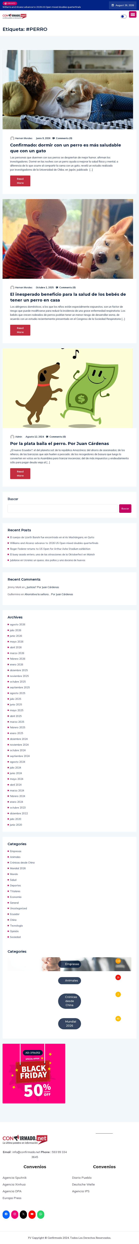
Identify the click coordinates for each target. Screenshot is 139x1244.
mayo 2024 (16, 779)
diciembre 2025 (19, 670)
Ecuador (14, 914)
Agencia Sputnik (15, 1178)
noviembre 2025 (19, 676)
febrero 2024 (17, 796)
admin (18, 436)
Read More (20, 180)
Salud (13, 879)
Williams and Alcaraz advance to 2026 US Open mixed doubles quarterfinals (54, 543)
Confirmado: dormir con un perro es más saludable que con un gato (65, 148)
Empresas (15, 851)
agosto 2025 (17, 693)
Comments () (63, 138)
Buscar (13, 499)
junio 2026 (16, 635)
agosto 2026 (17, 624)
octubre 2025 (18, 681)
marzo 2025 (17, 721)
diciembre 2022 (19, 813)
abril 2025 (16, 716)
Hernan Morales (23, 138)
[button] (132, 14)
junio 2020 (16, 824)
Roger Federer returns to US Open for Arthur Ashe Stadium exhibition (50, 548)
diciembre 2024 (19, 739)
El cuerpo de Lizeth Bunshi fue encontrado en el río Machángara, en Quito (52, 537)
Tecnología (16, 925)
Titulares (15, 891)
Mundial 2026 (18, 868)
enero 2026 (16, 664)
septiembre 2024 (20, 756)
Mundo (14, 874)
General (14, 902)
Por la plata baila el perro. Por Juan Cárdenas (60, 443)
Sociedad (15, 937)
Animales (15, 857)
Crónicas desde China (22, 862)
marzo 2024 (17, 790)
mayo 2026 (16, 641)
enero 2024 (16, 801)
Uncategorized (18, 908)
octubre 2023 (18, 807)
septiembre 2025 (20, 687)
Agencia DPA (12, 1191)
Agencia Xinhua (14, 1184)
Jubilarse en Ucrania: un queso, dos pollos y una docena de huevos (47, 560)
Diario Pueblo (82, 1178)
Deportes (15, 885)
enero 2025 (16, 733)
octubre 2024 (18, 750)
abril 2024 (16, 784)
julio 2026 (15, 630)
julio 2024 (15, 767)
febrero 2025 (17, 727)
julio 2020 (15, 819)
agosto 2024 (17, 761)
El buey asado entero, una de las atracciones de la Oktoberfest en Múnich (52, 554)
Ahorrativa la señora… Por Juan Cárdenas (49, 594)
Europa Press (12, 1198)
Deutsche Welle (83, 1184)
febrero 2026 (17, 658)
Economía (15, 897)
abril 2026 (16, 647)
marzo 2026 (17, 653)
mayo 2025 (16, 710)
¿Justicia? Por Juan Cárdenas (42, 587)
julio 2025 (15, 699)
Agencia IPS (81, 1191)
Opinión (14, 931)
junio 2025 (16, 704)
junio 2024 (16, 773)
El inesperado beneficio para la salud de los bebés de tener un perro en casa (68, 297)
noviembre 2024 (19, 744)
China (13, 919)
